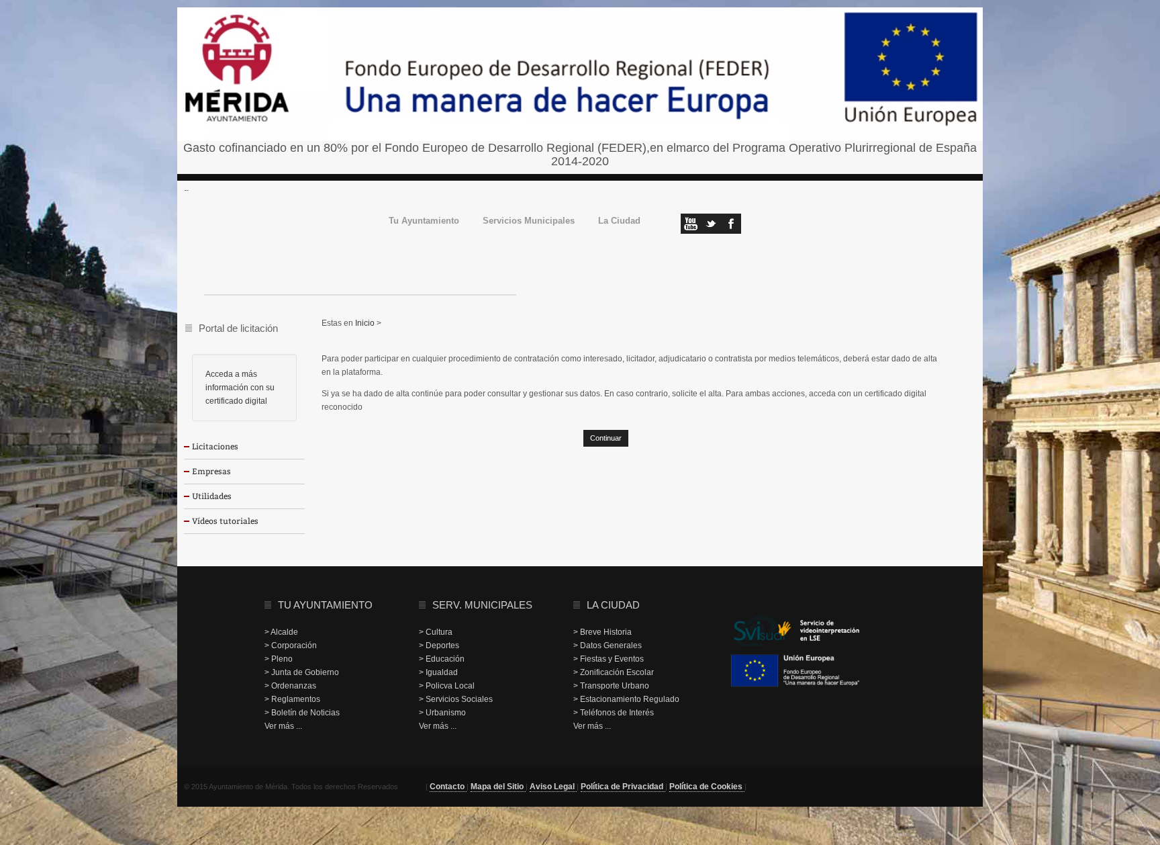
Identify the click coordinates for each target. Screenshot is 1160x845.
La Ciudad (619, 221)
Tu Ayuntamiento (424, 221)
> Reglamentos (292, 699)
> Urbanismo (442, 712)
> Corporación (290, 645)
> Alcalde (281, 632)
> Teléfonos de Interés (613, 712)
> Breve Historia (602, 632)
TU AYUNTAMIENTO (325, 605)
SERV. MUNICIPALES (482, 605)
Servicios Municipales (529, 221)
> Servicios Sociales (456, 699)
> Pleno (278, 659)
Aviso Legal (553, 786)
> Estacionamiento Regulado (626, 699)
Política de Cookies (706, 786)
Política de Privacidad (623, 786)
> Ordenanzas (290, 686)
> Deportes (439, 645)
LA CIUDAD (613, 605)
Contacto (448, 786)
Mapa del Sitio (498, 786)
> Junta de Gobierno (301, 672)
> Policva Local (447, 686)
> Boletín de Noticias (302, 712)
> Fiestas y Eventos (608, 659)
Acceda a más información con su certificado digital (240, 387)
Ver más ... (283, 726)
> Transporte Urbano (611, 686)
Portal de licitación (238, 328)
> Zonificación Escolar (613, 672)
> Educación (442, 659)
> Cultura (435, 632)
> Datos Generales (607, 645)
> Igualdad (438, 672)
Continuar (606, 438)
